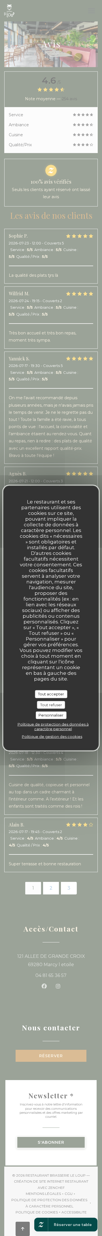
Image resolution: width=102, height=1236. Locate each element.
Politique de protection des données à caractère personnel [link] (53, 726)
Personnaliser (51, 715)
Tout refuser (51, 704)
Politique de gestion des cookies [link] (52, 736)
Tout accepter (51, 694)
